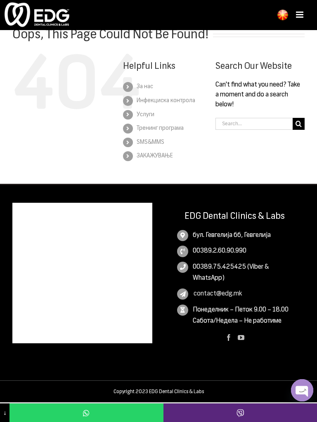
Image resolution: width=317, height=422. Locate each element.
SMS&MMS (150, 142)
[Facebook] (228, 337)
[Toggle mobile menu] (300, 14)
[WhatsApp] (86, 412)
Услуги (145, 114)
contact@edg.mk (217, 294)
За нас (145, 86)
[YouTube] (241, 337)
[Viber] (240, 412)
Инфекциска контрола (166, 100)
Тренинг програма (160, 128)
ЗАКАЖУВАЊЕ (155, 156)
